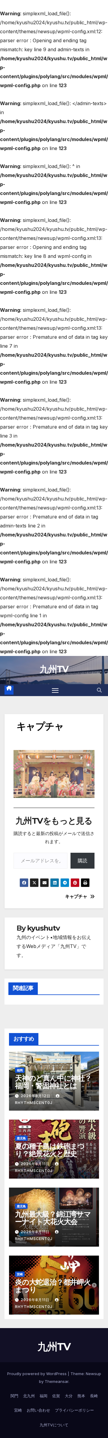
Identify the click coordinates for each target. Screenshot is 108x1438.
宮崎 (20, 1274)
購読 (82, 861)
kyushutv (43, 928)
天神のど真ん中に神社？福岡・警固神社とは (53, 1082)
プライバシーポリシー (74, 1410)
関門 (14, 1395)
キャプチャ (76, 896)
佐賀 (56, 1395)
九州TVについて (54, 1424)
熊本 (81, 1395)
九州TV (54, 669)
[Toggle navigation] (55, 690)
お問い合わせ (38, 1410)
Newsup (93, 1373)
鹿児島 (21, 1138)
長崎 (94, 1395)
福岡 (20, 1070)
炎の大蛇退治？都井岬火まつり (53, 1286)
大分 (69, 1395)
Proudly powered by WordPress (37, 1373)
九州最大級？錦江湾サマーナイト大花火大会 (53, 1218)
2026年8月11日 (36, 1164)
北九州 (29, 1395)
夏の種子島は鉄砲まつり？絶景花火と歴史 (50, 1150)
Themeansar (56, 1381)
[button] (99, 690)
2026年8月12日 (36, 1096)
